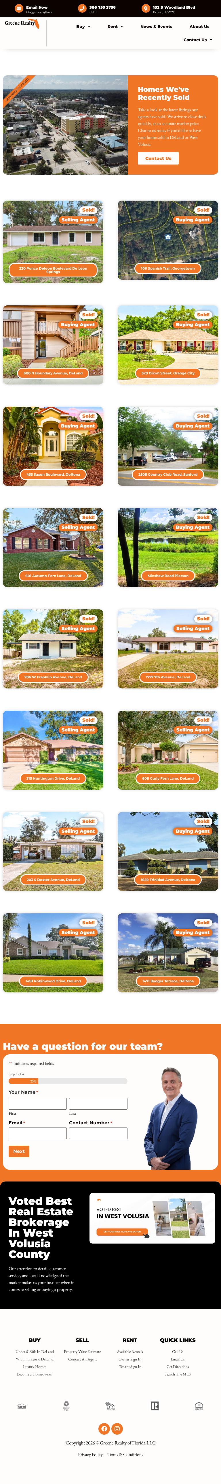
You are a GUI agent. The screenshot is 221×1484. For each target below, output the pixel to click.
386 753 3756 (102, 7)
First (12, 1112)
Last (72, 1112)
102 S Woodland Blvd (174, 7)
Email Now (37, 7)
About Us (199, 26)
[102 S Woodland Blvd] (146, 8)
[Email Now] (19, 8)
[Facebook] (104, 1429)
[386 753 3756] (82, 8)
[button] (88, 210)
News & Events (156, 26)
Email (17, 1123)
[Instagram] (117, 1429)
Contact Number (90, 1123)
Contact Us (195, 39)
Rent (113, 26)
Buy (80, 26)
